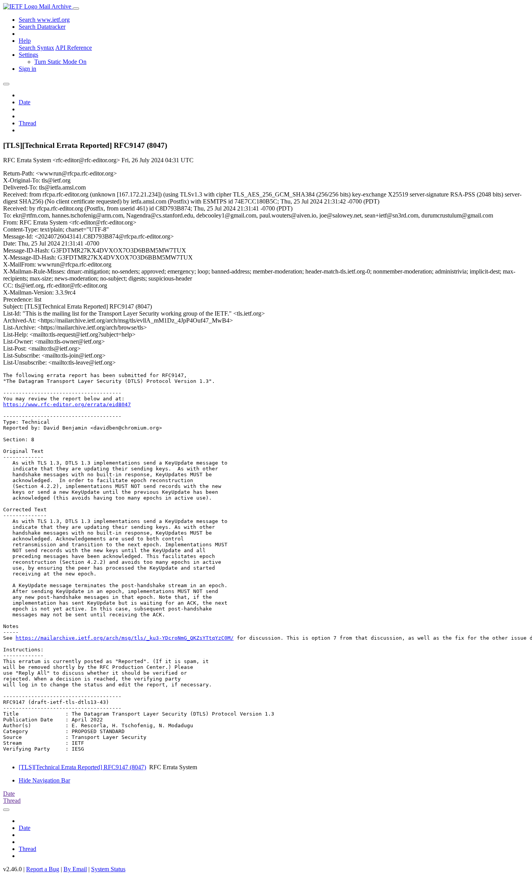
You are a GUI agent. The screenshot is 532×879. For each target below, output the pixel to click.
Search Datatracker (42, 26)
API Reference (73, 47)
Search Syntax (36, 47)
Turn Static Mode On (60, 61)
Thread (27, 123)
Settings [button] (28, 54)
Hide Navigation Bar (44, 780)
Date (24, 102)
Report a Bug (42, 869)
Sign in (27, 68)
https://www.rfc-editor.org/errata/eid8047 (67, 404)
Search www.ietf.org (44, 19)
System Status (108, 869)
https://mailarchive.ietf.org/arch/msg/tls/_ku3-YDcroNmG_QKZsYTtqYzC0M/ (125, 638)
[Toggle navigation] (76, 8)
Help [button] (25, 40)
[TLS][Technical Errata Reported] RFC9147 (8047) (82, 767)
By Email (75, 869)
